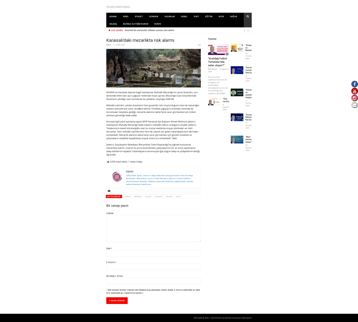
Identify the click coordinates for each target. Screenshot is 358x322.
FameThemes (216, 318)
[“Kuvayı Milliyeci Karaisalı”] (237, 117)
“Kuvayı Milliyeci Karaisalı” (249, 117)
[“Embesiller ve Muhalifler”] (237, 48)
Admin (108, 45)
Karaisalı (158, 196)
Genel (184, 16)
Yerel (126, 16)
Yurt (196, 16)
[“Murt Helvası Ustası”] (237, 139)
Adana (113, 16)
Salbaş (113, 23)
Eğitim (208, 16)
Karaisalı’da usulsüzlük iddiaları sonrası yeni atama (149, 30)
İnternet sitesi (114, 276)
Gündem (153, 16)
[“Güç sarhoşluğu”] (214, 101)
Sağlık (233, 16)
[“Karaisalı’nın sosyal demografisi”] (237, 70)
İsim (109, 248)
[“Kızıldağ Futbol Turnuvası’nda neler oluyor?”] (218, 49)
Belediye (138, 196)
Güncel (148, 196)
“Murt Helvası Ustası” (248, 139)
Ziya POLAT (212, 69)
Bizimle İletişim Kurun (135, 23)
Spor (221, 16)
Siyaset (139, 16)
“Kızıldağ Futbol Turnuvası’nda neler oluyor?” (217, 62)
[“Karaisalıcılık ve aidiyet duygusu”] (237, 92)
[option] (187, 30)
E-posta (111, 262)
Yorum (109, 213)
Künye (157, 23)
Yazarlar (169, 16)
